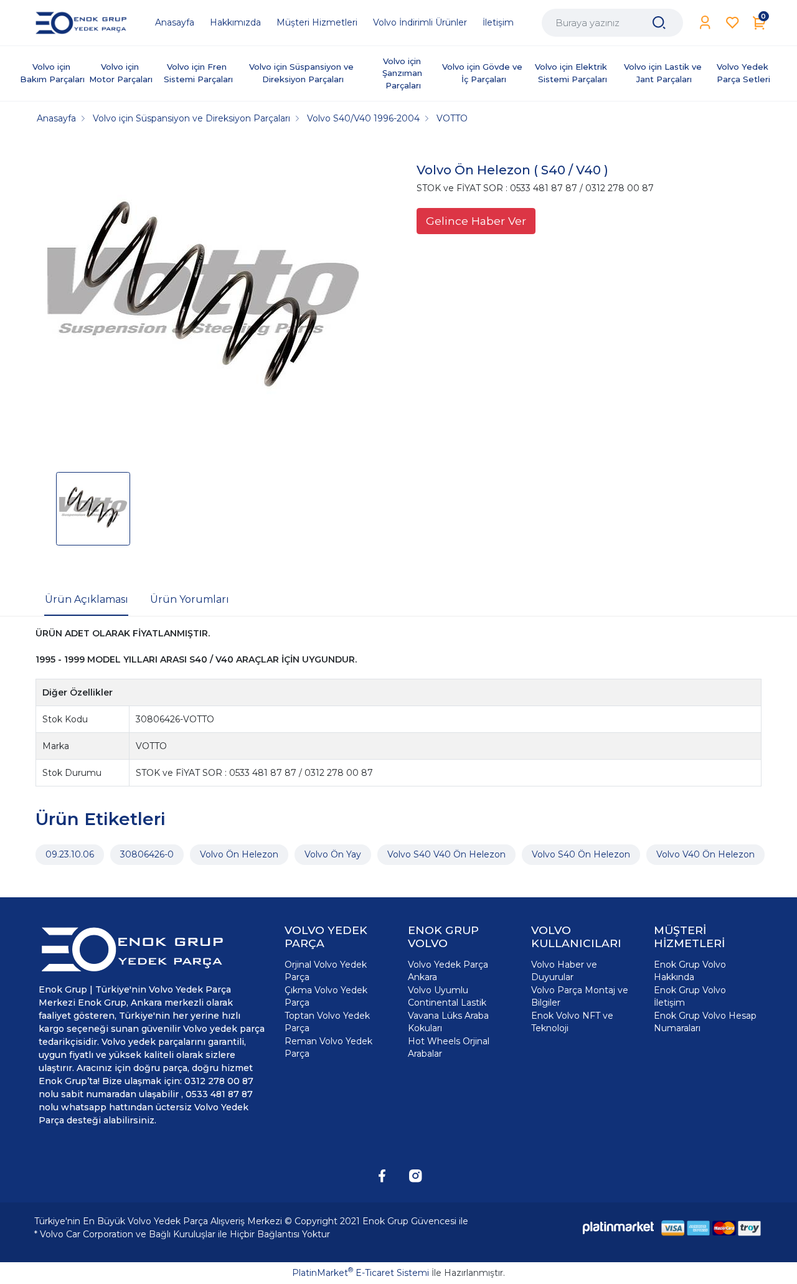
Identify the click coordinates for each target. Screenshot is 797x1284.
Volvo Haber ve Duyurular (564, 971)
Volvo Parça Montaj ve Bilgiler (579, 996)
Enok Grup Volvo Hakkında (690, 971)
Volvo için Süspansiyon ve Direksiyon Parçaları (302, 73)
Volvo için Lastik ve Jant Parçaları (664, 73)
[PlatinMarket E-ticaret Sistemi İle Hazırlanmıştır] (618, 1227)
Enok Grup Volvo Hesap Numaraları (705, 1022)
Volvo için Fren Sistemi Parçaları (198, 73)
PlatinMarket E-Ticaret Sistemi (360, 1272)
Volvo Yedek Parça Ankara (448, 971)
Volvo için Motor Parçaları (121, 73)
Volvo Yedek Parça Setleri (744, 73)
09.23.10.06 (69, 854)
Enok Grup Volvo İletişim (690, 996)
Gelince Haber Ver (476, 220)
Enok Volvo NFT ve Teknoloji (572, 1022)
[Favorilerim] (732, 23)
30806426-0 (147, 854)
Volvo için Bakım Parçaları (52, 73)
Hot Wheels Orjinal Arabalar (448, 1047)
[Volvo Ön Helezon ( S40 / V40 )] (203, 302)
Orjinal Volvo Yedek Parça (326, 971)
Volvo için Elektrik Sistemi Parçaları (572, 73)
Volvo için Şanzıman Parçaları (403, 73)
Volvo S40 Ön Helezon (581, 854)
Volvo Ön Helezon (239, 854)
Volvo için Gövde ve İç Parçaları (483, 73)
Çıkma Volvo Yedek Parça (326, 996)
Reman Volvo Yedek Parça (328, 1047)
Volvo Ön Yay (332, 854)
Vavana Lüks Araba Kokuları (448, 1022)
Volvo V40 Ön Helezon (705, 854)
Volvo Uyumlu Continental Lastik (447, 996)
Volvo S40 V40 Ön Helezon (446, 854)
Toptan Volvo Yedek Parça (327, 1022)
